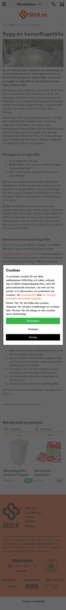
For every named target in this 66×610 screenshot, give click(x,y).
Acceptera (33, 321)
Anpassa (33, 329)
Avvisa (33, 337)
